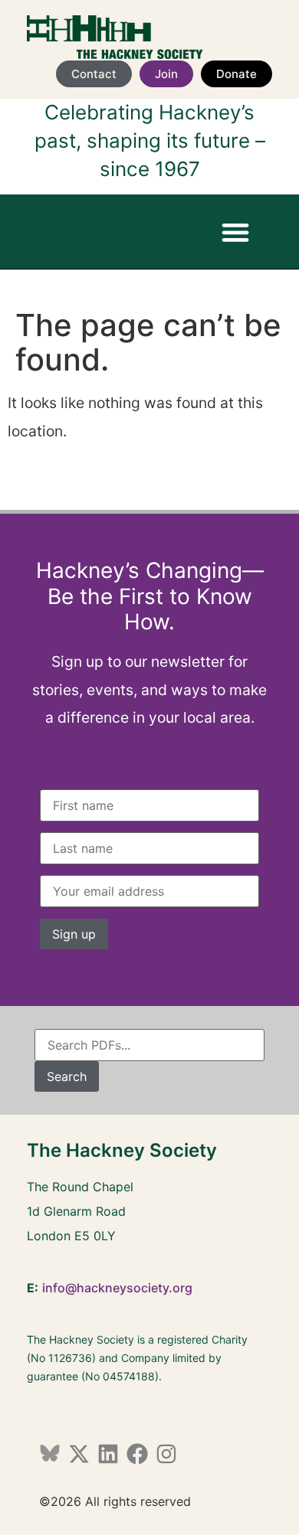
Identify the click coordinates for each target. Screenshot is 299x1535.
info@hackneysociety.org (117, 1287)
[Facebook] (137, 1454)
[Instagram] (166, 1454)
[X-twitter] (79, 1454)
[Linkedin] (108, 1454)
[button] (235, 231)
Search (67, 1076)
